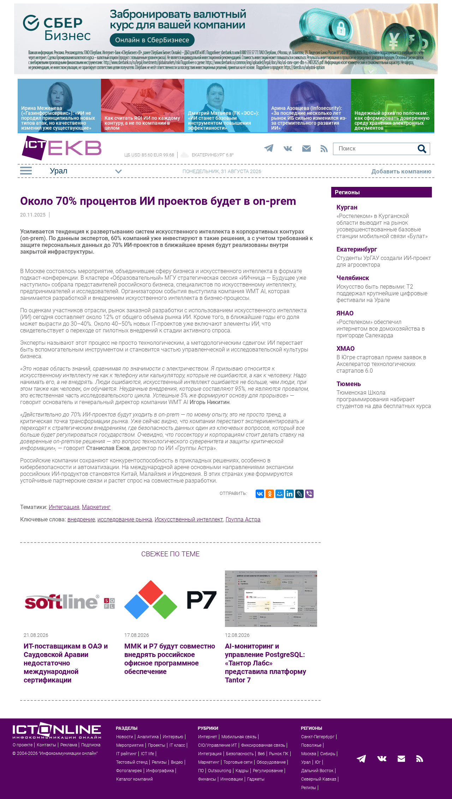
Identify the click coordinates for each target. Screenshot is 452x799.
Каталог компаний (134, 779)
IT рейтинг (126, 753)
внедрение (81, 519)
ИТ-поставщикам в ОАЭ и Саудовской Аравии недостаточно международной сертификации (66, 663)
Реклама (68, 744)
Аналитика (148, 736)
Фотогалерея (129, 770)
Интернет (207, 736)
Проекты (156, 745)
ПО (201, 770)
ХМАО (346, 348)
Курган (347, 207)
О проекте (22, 744)
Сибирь (327, 753)
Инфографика (160, 770)
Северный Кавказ (318, 779)
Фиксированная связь (263, 745)
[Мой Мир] (279, 494)
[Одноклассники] (270, 494)
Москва (308, 753)
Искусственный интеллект (189, 519)
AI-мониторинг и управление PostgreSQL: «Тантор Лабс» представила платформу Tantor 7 (265, 663)
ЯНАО (345, 313)
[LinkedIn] (289, 494)
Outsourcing (219, 770)
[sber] (226, 72)
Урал (306, 762)
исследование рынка (124, 519)
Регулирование (268, 770)
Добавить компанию (401, 171)
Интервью (173, 736)
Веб (261, 753)
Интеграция (64, 507)
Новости (124, 736)
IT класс (177, 745)
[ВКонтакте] (260, 494)
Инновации (231, 779)
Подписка (90, 744)
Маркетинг (96, 507)
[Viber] (309, 494)
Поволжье (311, 745)
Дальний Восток (317, 770)
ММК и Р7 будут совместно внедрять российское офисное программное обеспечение (169, 659)
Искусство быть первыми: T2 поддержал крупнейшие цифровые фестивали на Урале (382, 293)
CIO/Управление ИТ (217, 745)
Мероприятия (130, 745)
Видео (177, 762)
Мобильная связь (238, 736)
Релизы (159, 762)
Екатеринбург (357, 249)
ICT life (147, 753)
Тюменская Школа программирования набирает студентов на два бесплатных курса (384, 399)
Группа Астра (243, 519)
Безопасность (240, 753)
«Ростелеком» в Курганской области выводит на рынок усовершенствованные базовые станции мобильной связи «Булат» (382, 226)
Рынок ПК (279, 753)
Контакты (46, 744)
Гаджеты (255, 779)
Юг (318, 762)
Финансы (207, 779)
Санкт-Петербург (317, 736)
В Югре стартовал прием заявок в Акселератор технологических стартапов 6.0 (381, 364)
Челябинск (353, 278)
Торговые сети (238, 762)
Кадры (242, 770)
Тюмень (349, 383)
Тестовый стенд (132, 762)
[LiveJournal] (299, 494)
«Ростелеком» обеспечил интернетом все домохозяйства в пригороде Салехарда (381, 329)
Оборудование (271, 762)
